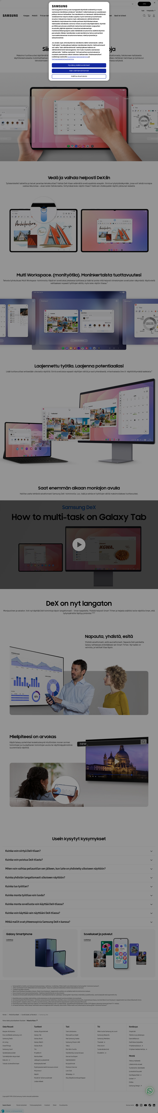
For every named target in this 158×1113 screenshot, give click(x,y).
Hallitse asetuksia (79, 76)
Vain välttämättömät (79, 71)
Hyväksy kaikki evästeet (79, 65)
